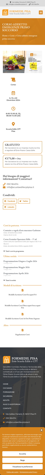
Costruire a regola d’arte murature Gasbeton (21, 230)
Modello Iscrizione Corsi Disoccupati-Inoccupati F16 (22, 306)
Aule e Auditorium (11, 404)
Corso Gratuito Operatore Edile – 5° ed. (20, 239)
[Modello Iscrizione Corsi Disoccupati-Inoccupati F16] (22, 301)
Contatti (7, 408)
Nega (22, 460)
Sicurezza (7, 396)
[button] (41, 430)
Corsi (12, 35)
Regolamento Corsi (22, 334)
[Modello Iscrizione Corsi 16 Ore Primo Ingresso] (22, 314)
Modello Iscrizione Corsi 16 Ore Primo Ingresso (22, 318)
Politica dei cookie (12, 472)
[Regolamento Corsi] (22, 330)
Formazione (8, 392)
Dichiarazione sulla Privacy (28, 472)
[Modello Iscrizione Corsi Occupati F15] (22, 290)
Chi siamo (7, 388)
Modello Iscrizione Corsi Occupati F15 (23, 294)
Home (5, 35)
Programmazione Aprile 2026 (15, 273)
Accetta (22, 454)
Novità (6, 400)
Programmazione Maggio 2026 (16, 267)
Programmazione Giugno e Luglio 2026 (20, 261)
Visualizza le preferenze (22, 467)
